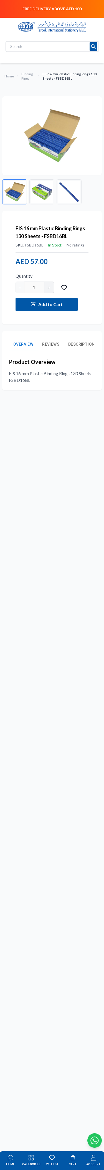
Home (9, 76)
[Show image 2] (41, 191)
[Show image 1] (14, 191)
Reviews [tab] (50, 344)
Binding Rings (27, 76)
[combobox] (52, 46)
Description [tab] (81, 344)
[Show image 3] (69, 191)
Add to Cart (50, 304)
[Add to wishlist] (64, 287)
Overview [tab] (23, 344)
